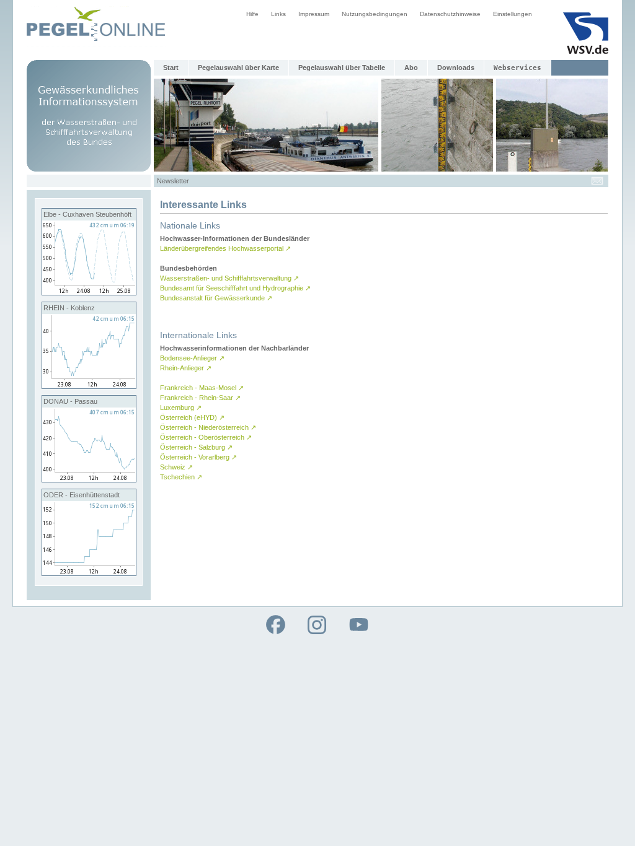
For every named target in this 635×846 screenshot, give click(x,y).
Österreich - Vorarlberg (198, 457)
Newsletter (173, 181)
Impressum (313, 14)
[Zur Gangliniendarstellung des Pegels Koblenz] (89, 386)
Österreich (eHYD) (192, 417)
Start (171, 67)
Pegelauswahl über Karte (238, 67)
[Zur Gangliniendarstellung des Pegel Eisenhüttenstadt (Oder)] (89, 573)
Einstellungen (512, 14)
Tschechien (181, 477)
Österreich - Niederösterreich (208, 427)
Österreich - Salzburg (196, 447)
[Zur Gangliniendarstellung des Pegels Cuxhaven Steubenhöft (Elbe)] (89, 292)
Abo (411, 67)
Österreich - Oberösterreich (206, 437)
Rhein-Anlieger (185, 368)
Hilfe (252, 14)
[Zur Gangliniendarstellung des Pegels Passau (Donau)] (89, 479)
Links (278, 14)
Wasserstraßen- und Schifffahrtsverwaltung (229, 278)
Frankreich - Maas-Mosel (202, 387)
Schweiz (176, 467)
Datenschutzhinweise (450, 14)
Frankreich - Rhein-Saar (200, 397)
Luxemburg (181, 407)
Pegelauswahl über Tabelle (341, 67)
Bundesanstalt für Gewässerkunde (216, 298)
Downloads (455, 67)
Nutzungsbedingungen (374, 14)
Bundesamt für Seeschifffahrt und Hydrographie (235, 288)
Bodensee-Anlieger (192, 358)
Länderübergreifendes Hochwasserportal (225, 248)
